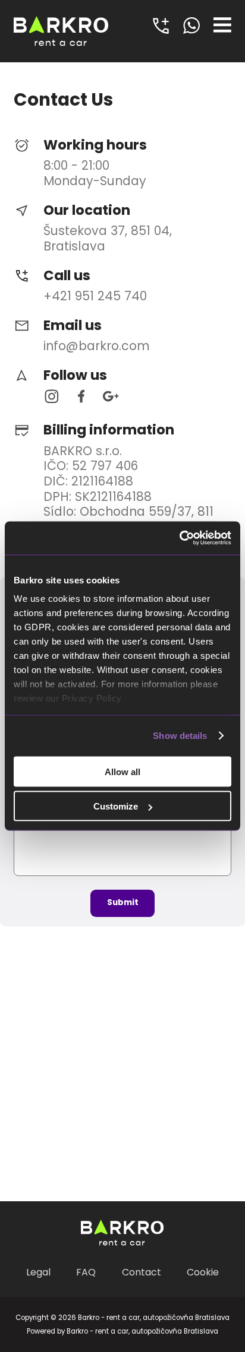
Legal (38, 1272)
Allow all (122, 771)
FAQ (86, 1272)
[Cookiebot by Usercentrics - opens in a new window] (179, 538)
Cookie (203, 1272)
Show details (180, 736)
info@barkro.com (96, 346)
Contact (141, 1272)
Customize (115, 806)
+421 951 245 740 (95, 296)
